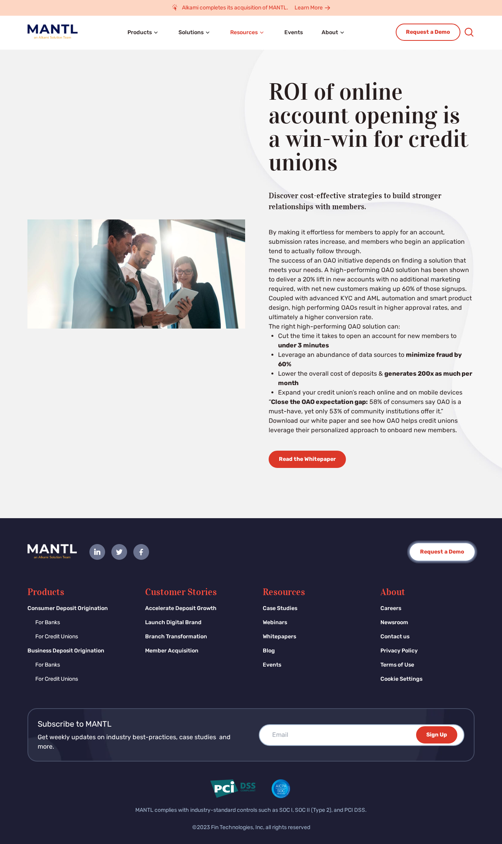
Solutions (191, 32)
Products (139, 32)
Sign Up (436, 734)
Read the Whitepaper (307, 459)
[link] (97, 552)
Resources (244, 32)
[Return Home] (52, 552)
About (330, 32)
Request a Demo (428, 32)
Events (293, 32)
